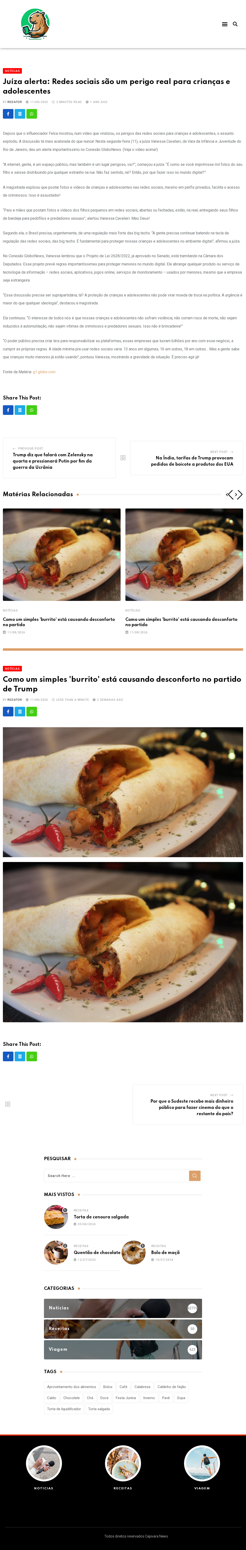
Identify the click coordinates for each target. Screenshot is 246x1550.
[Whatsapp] (31, 114)
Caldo (51, 1398)
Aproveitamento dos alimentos (71, 1387)
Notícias (10, 610)
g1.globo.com (44, 372)
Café (123, 1387)
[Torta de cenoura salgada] (56, 1217)
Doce (104, 1398)
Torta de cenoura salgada (101, 1217)
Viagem (202, 1488)
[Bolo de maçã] (134, 1253)
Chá (90, 1398)
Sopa (181, 1398)
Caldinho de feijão (172, 1387)
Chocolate (71, 1398)
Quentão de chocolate (97, 1253)
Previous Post (30, 448)
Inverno (149, 1398)
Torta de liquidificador (64, 1409)
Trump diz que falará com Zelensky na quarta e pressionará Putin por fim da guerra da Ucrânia (53, 461)
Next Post (219, 452)
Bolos (107, 1387)
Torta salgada (99, 1409)
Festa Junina (126, 1398)
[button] (224, 24)
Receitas (81, 1210)
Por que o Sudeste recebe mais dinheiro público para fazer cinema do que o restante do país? (191, 1107)
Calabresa (142, 1387)
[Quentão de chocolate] (56, 1253)
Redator (14, 102)
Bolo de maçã (165, 1253)
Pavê (166, 1398)
